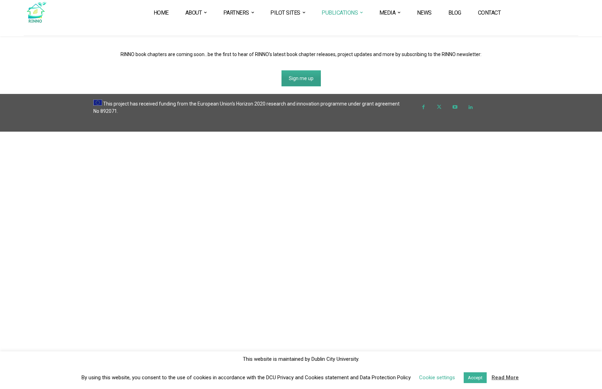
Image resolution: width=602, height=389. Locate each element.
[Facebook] (423, 107)
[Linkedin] (470, 107)
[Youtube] (455, 107)
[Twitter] (439, 107)
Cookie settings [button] (437, 377)
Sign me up (301, 78)
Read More (505, 377)
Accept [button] (475, 377)
